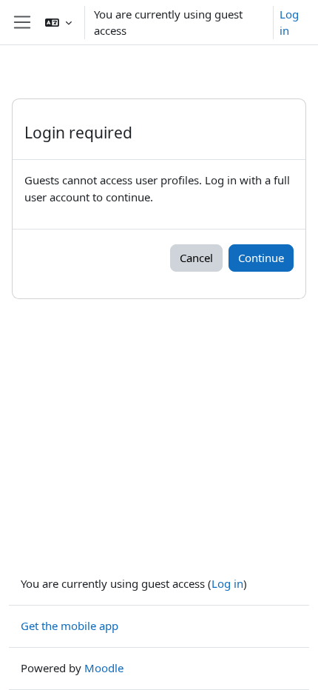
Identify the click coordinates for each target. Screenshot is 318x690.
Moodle (104, 667)
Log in (289, 22)
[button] (58, 22)
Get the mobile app (69, 625)
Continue (261, 257)
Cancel (196, 257)
